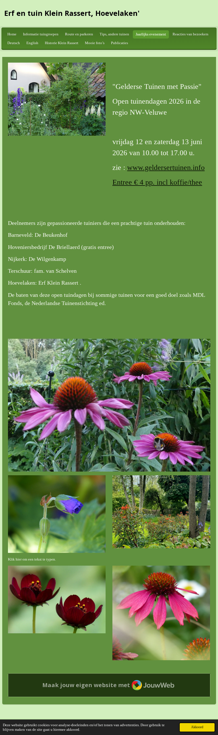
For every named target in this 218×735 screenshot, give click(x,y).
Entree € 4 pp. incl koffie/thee (157, 182)
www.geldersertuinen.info (166, 167)
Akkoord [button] (197, 727)
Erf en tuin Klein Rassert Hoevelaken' (72, 13)
